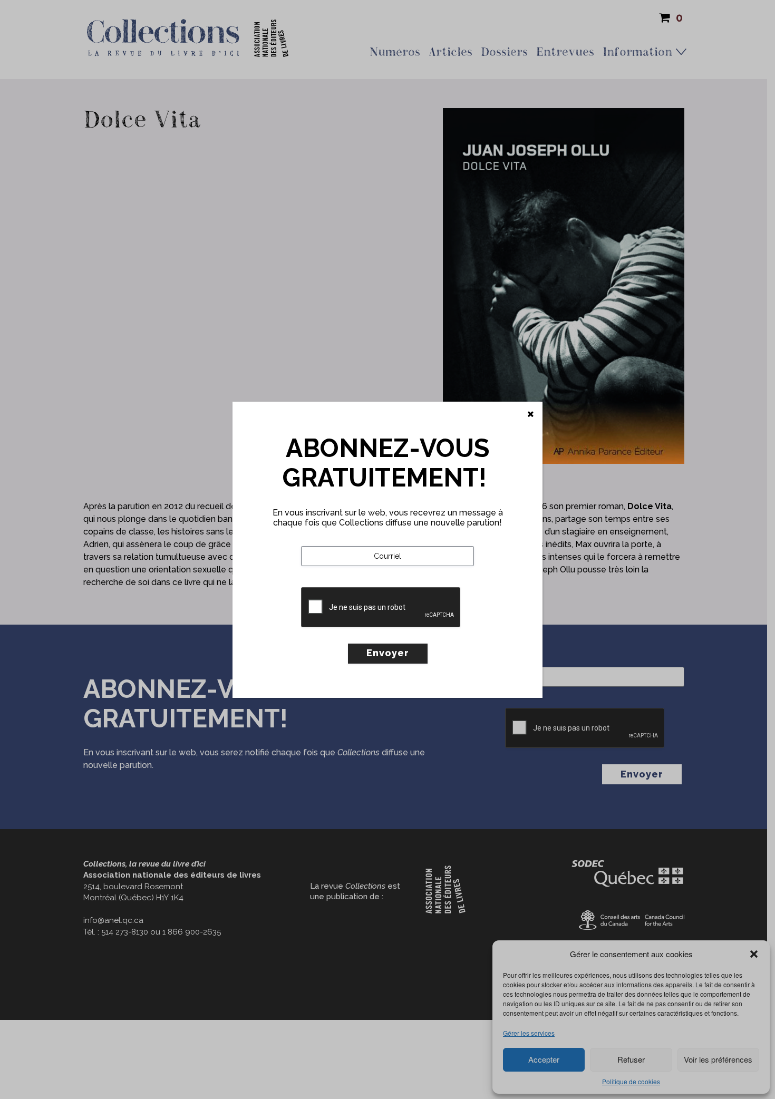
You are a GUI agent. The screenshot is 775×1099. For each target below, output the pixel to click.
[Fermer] (530, 414)
